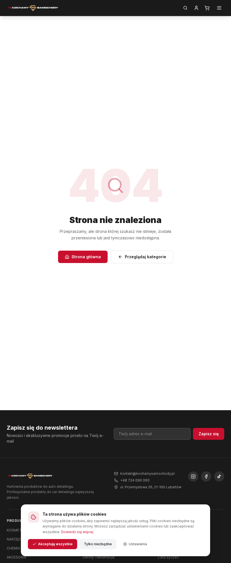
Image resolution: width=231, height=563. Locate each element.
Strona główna (86, 256)
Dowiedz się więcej (77, 532)
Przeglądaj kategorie (145, 256)
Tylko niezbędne (98, 544)
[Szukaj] (185, 8)
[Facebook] (206, 476)
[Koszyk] (207, 8)
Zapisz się (209, 433)
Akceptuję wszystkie (55, 544)
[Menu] (219, 8)
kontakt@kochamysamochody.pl (147, 473)
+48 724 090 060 (135, 480)
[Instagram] (193, 476)
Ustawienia (138, 544)
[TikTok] (219, 476)
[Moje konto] (196, 8)
